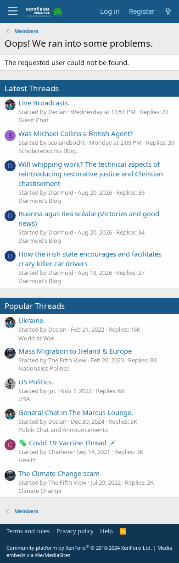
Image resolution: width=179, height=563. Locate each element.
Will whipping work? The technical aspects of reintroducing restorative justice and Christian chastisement (90, 173)
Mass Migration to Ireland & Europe (75, 350)
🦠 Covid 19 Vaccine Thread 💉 (67, 442)
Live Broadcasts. (44, 102)
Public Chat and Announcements (63, 430)
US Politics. (35, 381)
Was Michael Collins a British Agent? (75, 133)
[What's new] (168, 11)
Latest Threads (32, 88)
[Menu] (12, 11)
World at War (36, 338)
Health (27, 460)
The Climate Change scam (59, 473)
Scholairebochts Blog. (47, 151)
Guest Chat (33, 120)
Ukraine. (31, 320)
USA (24, 399)
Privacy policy (75, 531)
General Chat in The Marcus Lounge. (75, 412)
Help (106, 531)
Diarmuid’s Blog (39, 201)
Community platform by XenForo (79, 547)
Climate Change (40, 490)
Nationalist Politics (43, 368)
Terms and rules (28, 531)
